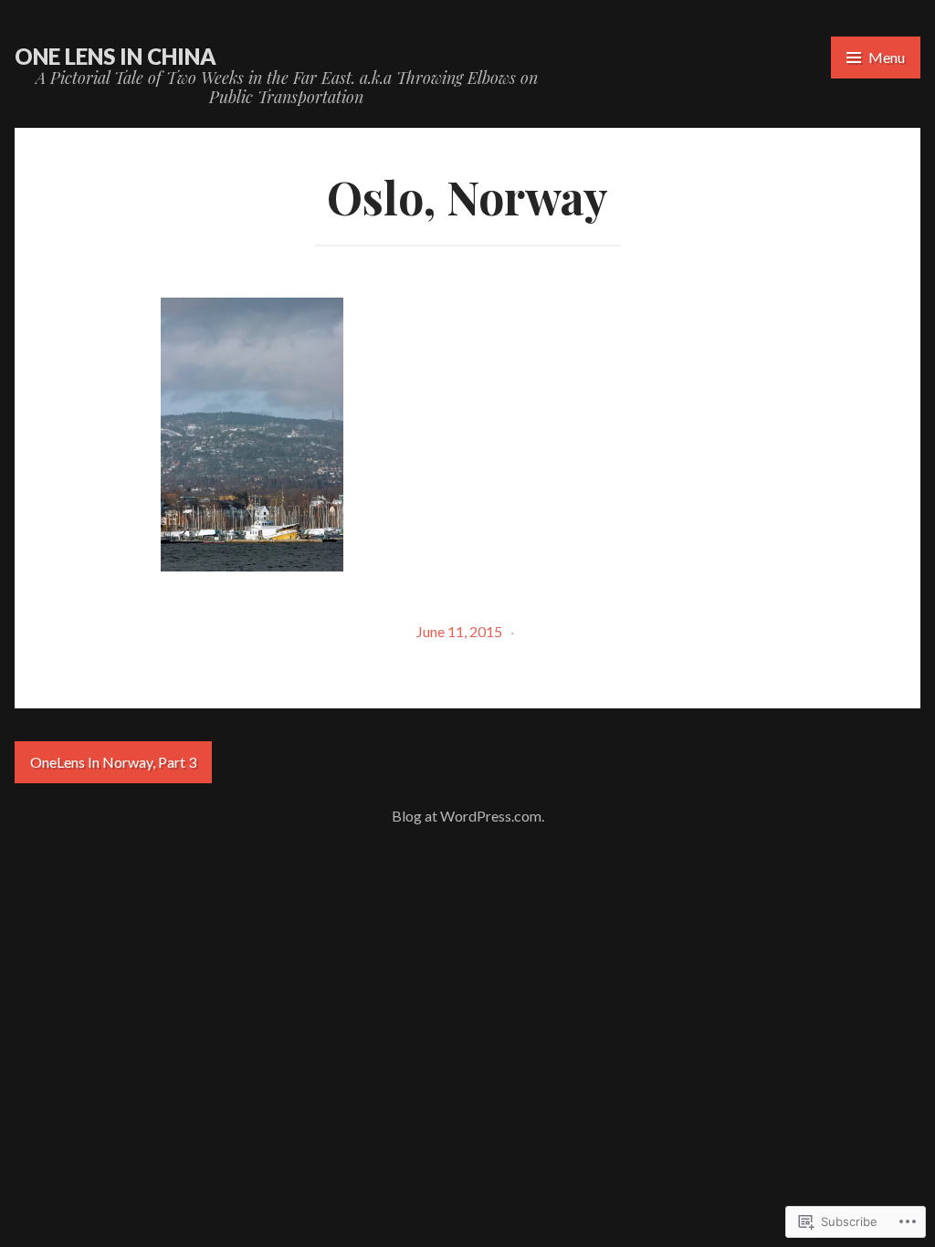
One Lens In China (115, 56)
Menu (886, 57)
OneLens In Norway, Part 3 (113, 761)
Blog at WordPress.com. (468, 815)
